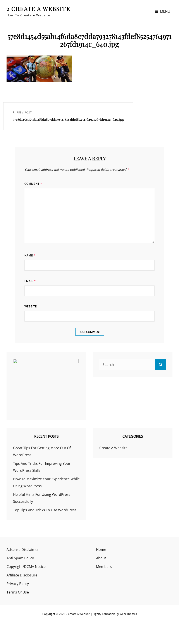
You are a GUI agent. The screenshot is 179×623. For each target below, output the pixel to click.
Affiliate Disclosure (22, 575)
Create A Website (113, 447)
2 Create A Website (38, 8)
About (101, 558)
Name (30, 255)
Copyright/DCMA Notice (26, 566)
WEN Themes (128, 614)
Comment (33, 184)
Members (104, 566)
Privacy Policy (18, 583)
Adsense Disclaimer (23, 549)
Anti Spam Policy (20, 558)
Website (30, 306)
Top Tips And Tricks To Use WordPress (44, 510)
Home (101, 549)
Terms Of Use (18, 592)
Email (30, 281)
